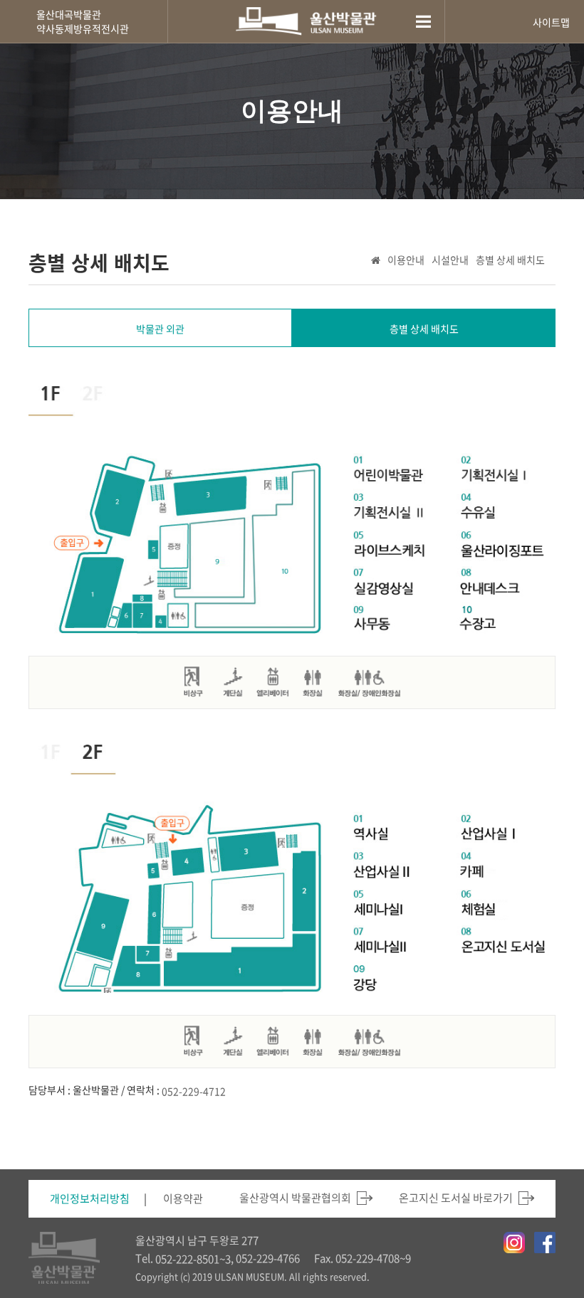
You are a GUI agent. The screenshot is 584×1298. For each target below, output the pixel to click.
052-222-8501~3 (193, 1259)
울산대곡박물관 (68, 14)
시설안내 (450, 259)
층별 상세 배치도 (510, 259)
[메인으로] (306, 21)
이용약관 (183, 1198)
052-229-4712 (194, 1091)
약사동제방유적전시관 (82, 28)
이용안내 (405, 259)
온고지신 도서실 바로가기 (456, 1198)
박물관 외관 (160, 328)
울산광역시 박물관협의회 (295, 1198)
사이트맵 (551, 22)
